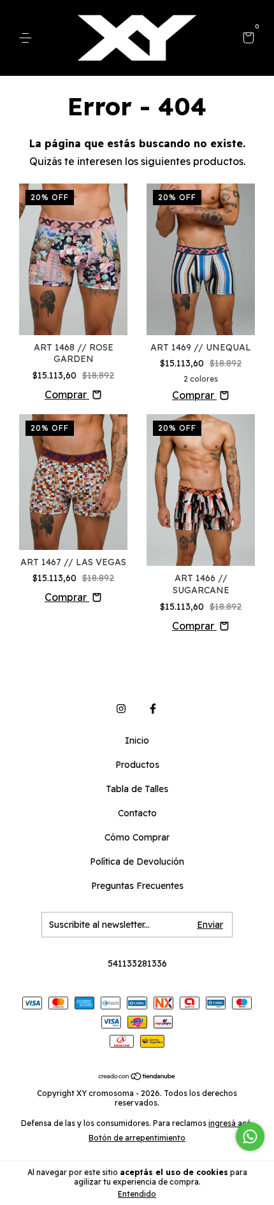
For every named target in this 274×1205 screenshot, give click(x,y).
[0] (246, 39)
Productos (137, 764)
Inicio (137, 740)
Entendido (137, 1194)
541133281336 (137, 963)
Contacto (137, 813)
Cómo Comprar (137, 837)
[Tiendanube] (137, 1077)
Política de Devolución (137, 861)
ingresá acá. (230, 1123)
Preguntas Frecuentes (137, 885)
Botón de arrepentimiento (137, 1138)
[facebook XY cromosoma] (153, 709)
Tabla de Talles (137, 789)
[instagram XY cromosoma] (121, 709)
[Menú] (27, 38)
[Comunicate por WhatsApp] (250, 1136)
